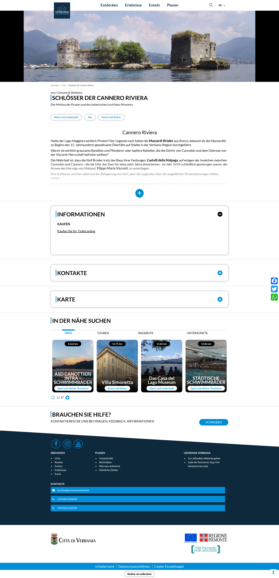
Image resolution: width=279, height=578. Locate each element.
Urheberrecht (104, 566)
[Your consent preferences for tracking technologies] (273, 572)
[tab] (68, 333)
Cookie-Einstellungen (169, 566)
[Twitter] (274, 289)
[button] (67, 397)
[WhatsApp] (274, 297)
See (90, 117)
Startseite (55, 85)
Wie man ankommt (109, 466)
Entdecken (109, 5)
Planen (172, 5)
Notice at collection (139, 574)
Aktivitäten (105, 462)
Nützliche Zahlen (108, 469)
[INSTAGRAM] (67, 444)
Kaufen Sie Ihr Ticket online (76, 231)
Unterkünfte (106, 458)
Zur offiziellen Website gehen (204, 458)
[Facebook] (274, 281)
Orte (64, 85)
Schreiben (214, 422)
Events (154, 5)
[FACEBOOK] (56, 444)
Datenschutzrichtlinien (134, 566)
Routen (59, 462)
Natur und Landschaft (66, 117)
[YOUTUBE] (78, 444)
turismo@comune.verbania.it (73, 490)
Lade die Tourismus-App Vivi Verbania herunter (204, 464)
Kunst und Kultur (111, 117)
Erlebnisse (133, 5)
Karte (58, 473)
